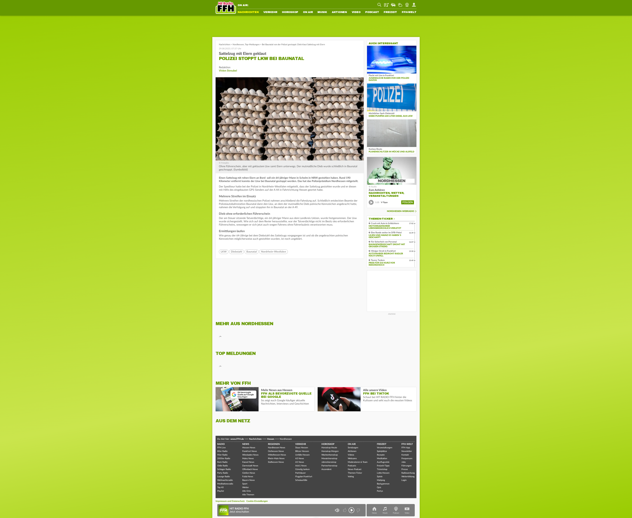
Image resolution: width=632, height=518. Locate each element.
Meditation (382, 459)
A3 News (299, 459)
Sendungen (353, 448)
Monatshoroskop (329, 459)
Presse (404, 469)
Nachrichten (248, 12)
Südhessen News (276, 462)
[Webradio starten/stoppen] (351, 510)
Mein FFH (413, 3)
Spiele (379, 477)
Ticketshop (382, 469)
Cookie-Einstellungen (257, 501)
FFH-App (405, 448)
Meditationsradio (225, 484)
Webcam (407, 3)
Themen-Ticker (381, 218)
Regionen (274, 444)
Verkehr (270, 12)
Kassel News (248, 462)
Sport (244, 484)
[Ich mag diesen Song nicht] (358, 510)
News (245, 444)
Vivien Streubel (228, 70)
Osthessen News (276, 451)
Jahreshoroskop (328, 462)
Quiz (379, 487)
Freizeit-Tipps (383, 466)
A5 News (299, 462)
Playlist (386, 3)
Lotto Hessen (383, 473)
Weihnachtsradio (225, 480)
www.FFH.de (237, 439)
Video (356, 12)
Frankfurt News (249, 451)
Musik (322, 12)
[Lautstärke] (337, 510)
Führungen (406, 466)
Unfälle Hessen (302, 455)
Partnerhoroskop (329, 466)
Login (404, 480)
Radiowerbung (408, 473)
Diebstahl (236, 251)
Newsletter (406, 451)
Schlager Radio (224, 469)
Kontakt (405, 455)
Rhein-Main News (276, 459)
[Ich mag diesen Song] (345, 510)
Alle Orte (246, 491)
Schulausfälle (301, 480)
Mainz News (248, 459)
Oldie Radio (222, 466)
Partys (380, 491)
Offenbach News (250, 469)
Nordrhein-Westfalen (273, 251)
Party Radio (222, 473)
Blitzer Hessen (302, 451)
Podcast (372, 12)
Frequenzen (406, 459)
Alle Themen (248, 495)
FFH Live (221, 448)
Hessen (270, 439)
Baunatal (251, 251)
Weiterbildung (408, 477)
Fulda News (247, 477)
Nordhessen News (276, 448)
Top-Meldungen (252, 45)
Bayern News (248, 480)
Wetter (400, 3)
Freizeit (390, 12)
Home (374, 513)
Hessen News (248, 448)
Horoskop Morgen (330, 451)
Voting (351, 477)
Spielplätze (382, 451)
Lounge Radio (223, 477)
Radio (221, 444)
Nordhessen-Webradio (400, 211)
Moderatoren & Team (358, 462)
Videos (351, 455)
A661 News (301, 466)
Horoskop (290, 12)
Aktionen (339, 12)
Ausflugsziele (383, 462)
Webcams (352, 459)
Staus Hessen (301, 448)
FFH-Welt (409, 12)
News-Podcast (354, 469)
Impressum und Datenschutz (230, 501)
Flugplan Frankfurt (303, 477)
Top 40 (220, 487)
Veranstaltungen (384, 448)
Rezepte (381, 455)
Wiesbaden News (250, 455)
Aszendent (326, 469)
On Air (308, 12)
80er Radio (222, 451)
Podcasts (352, 466)
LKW (224, 251)
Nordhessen (238, 45)
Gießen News (248, 473)
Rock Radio (222, 462)
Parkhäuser (300, 473)
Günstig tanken (302, 469)
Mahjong (381, 480)
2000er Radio (223, 459)
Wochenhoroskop (329, 455)
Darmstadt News (250, 466)
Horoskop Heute (329, 448)
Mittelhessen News (277, 455)
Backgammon (383, 484)
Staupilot (393, 3)
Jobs (403, 462)
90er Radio (222, 455)
